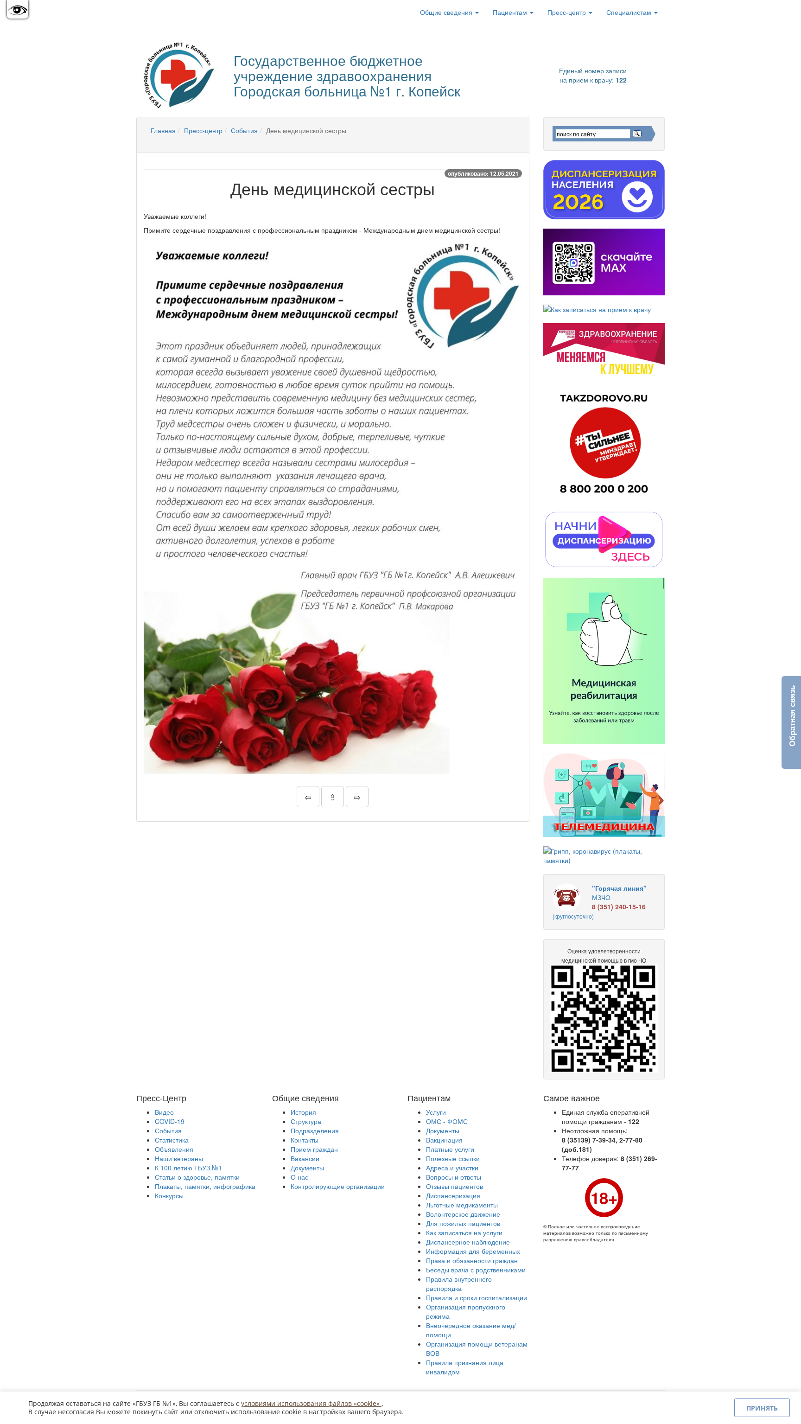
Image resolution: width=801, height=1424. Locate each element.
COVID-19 (169, 1121)
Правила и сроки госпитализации (476, 1297)
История (303, 1112)
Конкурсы (169, 1195)
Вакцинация (444, 1139)
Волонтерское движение (463, 1214)
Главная (163, 130)
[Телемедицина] (604, 795)
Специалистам (629, 12)
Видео (164, 1112)
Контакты (304, 1139)
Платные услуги (450, 1149)
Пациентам (511, 12)
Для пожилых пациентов (463, 1223)
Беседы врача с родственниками (476, 1269)
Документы (307, 1167)
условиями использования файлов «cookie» (311, 1403)
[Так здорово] (604, 443)
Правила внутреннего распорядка (459, 1283)
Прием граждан (314, 1149)
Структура (306, 1121)
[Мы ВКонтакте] (151, 12)
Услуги (436, 1112)
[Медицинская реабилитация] (604, 661)
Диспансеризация (453, 1195)
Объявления (174, 1149)
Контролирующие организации (338, 1186)
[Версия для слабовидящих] (17, 9)
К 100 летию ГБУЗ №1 (188, 1167)
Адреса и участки (452, 1167)
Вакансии (305, 1158)
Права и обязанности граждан (472, 1260)
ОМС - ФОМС (447, 1121)
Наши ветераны (179, 1158)
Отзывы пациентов (454, 1186)
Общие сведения (447, 12)
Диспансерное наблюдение (468, 1241)
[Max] (604, 262)
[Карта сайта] (164, 12)
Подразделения (315, 1130)
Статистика (172, 1139)
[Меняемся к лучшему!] (604, 350)
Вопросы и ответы (453, 1176)
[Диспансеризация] (604, 189)
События (244, 130)
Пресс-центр (567, 12)
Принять (762, 1408)
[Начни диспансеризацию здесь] (604, 539)
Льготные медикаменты (462, 1204)
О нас (299, 1176)
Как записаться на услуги (464, 1232)
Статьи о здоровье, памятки (197, 1176)
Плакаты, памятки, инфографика (205, 1186)
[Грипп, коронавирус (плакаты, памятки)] (604, 855)
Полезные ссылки (453, 1158)
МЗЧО (600, 901)
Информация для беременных (473, 1251)
